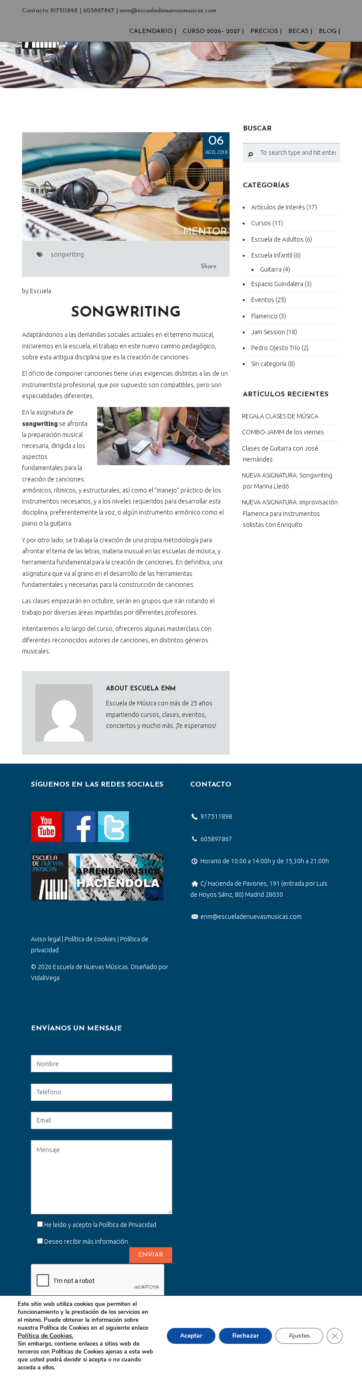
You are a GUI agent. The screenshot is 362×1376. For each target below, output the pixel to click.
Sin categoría (269, 363)
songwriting (67, 254)
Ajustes (299, 1335)
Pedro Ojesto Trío (275, 347)
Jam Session (268, 332)
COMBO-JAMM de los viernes (283, 432)
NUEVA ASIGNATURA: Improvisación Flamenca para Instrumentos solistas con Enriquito (290, 513)
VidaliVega (45, 977)
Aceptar (191, 1335)
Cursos (261, 223)
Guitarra (271, 269)
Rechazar (245, 1335)
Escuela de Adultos (277, 239)
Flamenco (264, 316)
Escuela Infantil (271, 255)
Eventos (262, 299)
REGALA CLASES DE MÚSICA (280, 416)
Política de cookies (90, 939)
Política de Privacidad (127, 1224)
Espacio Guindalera (277, 283)
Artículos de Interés (278, 207)
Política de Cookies (45, 1335)
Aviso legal (45, 939)
